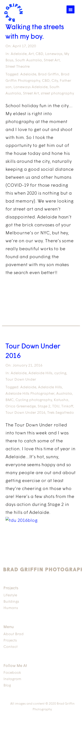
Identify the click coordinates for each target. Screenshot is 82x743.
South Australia (28, 60)
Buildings (11, 602)
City (54, 81)
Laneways (53, 54)
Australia (64, 394)
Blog (7, 685)
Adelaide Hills (40, 373)
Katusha (61, 400)
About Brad (13, 634)
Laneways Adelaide (30, 87)
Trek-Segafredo (60, 413)
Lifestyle (10, 595)
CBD (39, 54)
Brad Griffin (48, 74)
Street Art (52, 60)
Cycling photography (33, 400)
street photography (57, 93)
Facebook (12, 673)
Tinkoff (67, 406)
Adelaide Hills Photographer (29, 394)
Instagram (12, 679)
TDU (55, 406)
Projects (10, 640)
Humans (10, 608)
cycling (60, 373)
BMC (9, 400)
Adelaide (19, 54)
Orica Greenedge (20, 406)
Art (31, 54)
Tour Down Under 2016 (25, 413)
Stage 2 (44, 406)
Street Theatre (17, 67)
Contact (10, 647)
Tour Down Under (20, 379)
